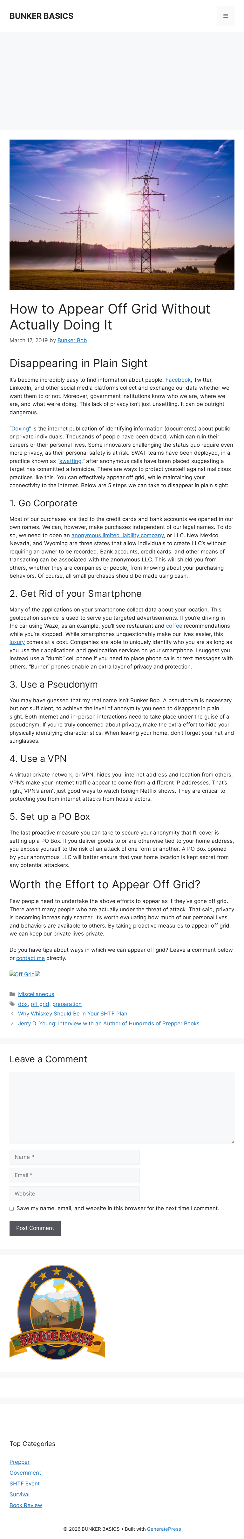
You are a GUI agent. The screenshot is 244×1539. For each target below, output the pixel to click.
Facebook (178, 380)
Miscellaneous (36, 994)
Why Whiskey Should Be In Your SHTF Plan (72, 1013)
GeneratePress (164, 1529)
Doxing (20, 428)
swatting (70, 461)
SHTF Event (25, 1483)
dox (23, 1004)
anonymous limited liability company (117, 535)
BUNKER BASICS (41, 16)
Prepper (20, 1462)
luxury (17, 642)
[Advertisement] (122, 82)
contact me (30, 958)
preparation (67, 1004)
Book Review (26, 1505)
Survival (20, 1494)
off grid (40, 1004)
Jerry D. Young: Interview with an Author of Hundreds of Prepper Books (109, 1023)
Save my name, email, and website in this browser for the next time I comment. (118, 1208)
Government (25, 1473)
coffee (174, 626)
